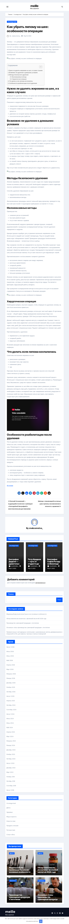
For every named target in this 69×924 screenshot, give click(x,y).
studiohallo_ (15, 566)
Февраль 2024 (11, 741)
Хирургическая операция (19, 79)
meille (34, 6)
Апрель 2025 (10, 701)
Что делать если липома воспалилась (21, 81)
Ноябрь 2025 (10, 687)
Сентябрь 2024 (11, 710)
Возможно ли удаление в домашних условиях (23, 72)
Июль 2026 (10, 651)
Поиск (11, 594)
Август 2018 (10, 790)
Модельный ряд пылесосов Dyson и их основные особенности (26, 614)
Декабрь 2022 (10, 768)
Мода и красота (11, 817)
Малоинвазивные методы (19, 77)
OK (41, 921)
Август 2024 (10, 714)
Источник (10, 486)
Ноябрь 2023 (10, 754)
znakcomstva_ (16, 36)
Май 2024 (9, 727)
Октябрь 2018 (10, 781)
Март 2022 (9, 772)
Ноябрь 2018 (10, 777)
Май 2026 (9, 660)
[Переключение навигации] (7, 7)
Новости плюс (10, 821)
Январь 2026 (10, 678)
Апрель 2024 (10, 732)
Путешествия (10, 830)
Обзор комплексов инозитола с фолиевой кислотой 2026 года (26, 618)
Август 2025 (10, 696)
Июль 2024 (10, 718)
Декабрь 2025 (10, 683)
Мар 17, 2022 (12, 568)
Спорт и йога (10, 834)
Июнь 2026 (10, 656)
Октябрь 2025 (10, 692)
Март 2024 (9, 736)
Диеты (8, 808)
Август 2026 (10, 647)
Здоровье (9, 812)
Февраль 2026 (11, 674)
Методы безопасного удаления (18, 75)
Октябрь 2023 (10, 759)
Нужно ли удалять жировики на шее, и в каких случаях (26, 70)
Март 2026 (9, 669)
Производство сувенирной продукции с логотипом (22, 623)
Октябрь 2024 (10, 705)
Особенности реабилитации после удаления (23, 83)
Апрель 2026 (10, 665)
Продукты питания (12, 826)
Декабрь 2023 (10, 750)
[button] (40, 66)
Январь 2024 (10, 745)
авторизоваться (40, 583)
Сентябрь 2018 (11, 786)
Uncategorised (12, 22)
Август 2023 (10, 763)
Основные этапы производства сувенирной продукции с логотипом (28, 627)
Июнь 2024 (10, 723)
